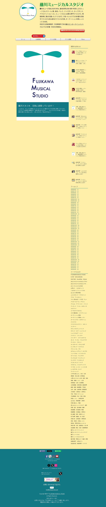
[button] (38, 39)
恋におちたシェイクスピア (77, 405)
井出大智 (77, 376)
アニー (85, 299)
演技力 (75, 421)
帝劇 (79, 403)
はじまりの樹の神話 (76, 292)
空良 (77, 425)
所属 (72, 407)
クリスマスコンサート (76, 324)
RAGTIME (73, 279)
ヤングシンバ (81, 358)
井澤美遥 (82, 376)
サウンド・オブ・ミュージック (78, 331)
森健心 (77, 416)
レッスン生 (84, 367)
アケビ (72, 297)
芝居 (80, 427)
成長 (86, 405)
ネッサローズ (74, 344)
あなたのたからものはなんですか (79, 281)
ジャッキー (80, 335)
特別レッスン (81, 421)
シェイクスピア (74, 333)
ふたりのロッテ (74, 295)
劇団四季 (84, 385)
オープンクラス (74, 319)
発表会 (72, 423)
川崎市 (83, 400)
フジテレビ (81, 346)
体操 (87, 378)
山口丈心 (73, 400)
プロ (79, 349)
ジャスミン (73, 335)
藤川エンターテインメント (75, 24)
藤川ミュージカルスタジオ (77, 436)
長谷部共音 (73, 443)
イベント (86, 304)
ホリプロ (85, 351)
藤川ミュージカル (75, 434)
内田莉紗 (73, 382)
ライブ (81, 362)
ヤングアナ (81, 355)
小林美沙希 (81, 398)
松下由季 (73, 416)
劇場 (72, 387)
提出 (75, 407)
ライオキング (80, 360)
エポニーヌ (84, 306)
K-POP (72, 277)
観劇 (83, 439)
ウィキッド (73, 306)
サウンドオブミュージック (77, 328)
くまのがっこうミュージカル (78, 290)
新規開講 (73, 409)
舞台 (77, 427)
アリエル (73, 304)
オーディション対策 (76, 315)
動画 (75, 387)
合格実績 (79, 389)
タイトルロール (82, 337)
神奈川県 (73, 425)
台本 (72, 389)
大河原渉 (73, 391)
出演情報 (81, 382)
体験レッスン (77, 380)
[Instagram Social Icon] (53, 456)
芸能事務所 (85, 427)
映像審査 (73, 412)
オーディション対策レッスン (78, 317)
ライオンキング (74, 362)
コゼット (85, 324)
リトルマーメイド (81, 364)
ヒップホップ (74, 346)
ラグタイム (73, 364)
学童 (81, 396)
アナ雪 (81, 299)
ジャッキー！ (74, 337)
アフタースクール (75, 301)
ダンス (72, 340)
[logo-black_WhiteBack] (50, 456)
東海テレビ (82, 414)
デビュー (79, 342)
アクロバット (82, 295)
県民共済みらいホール (80, 423)
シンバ (81, 333)
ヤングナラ (73, 360)
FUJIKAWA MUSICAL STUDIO (78, 274)
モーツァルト (74, 355)
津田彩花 (83, 418)
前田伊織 (79, 385)
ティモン (77, 340)
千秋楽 (84, 387)
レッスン (78, 367)
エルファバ (73, 308)
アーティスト (79, 304)
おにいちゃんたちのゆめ (77, 286)
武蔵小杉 (73, 418)
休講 (84, 378)
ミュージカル (74, 353)
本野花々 (83, 412)
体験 (72, 380)
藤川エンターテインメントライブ (79, 432)
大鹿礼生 (78, 391)
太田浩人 (83, 391)
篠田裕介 (81, 425)
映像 (82, 409)
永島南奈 (78, 418)
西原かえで (79, 439)
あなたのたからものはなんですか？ (79, 283)
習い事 (86, 425)
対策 (84, 396)
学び (78, 396)
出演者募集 (73, 385)
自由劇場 (73, 427)
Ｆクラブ (84, 443)
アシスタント (78, 297)
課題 (87, 439)
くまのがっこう (80, 288)
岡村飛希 (78, 400)
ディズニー (73, 342)
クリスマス (73, 322)
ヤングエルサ (74, 358)
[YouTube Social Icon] (57, 456)
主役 (81, 373)
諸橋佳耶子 (73, 441)
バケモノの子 (81, 344)
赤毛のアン (80, 441)
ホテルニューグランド (76, 351)
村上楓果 (73, 414)
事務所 (72, 376)
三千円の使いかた (75, 373)
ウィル (78, 306)
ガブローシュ (82, 319)
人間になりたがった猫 (76, 378)
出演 (77, 382)
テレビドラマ (83, 340)
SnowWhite (79, 279)
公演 (82, 380)
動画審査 (79, 387)
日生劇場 (78, 409)
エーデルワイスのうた (76, 310)
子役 (72, 394)
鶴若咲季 (79, 443)
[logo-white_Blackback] (52, 465)
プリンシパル (74, 349)
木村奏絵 (78, 412)
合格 (75, 389)
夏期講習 (84, 389)
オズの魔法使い (74, 313)
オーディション (83, 313)
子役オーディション (79, 394)
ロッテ (80, 369)
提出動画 (79, 407)
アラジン (82, 301)
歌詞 (83, 416)
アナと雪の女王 (74, 299)
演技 (72, 421)
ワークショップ (74, 371)
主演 (85, 373)
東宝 (77, 414)
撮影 (83, 407)
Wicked (85, 279)
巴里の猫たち (74, 403)
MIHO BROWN (78, 277)
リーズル (73, 367)
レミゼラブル (74, 369)
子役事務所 (73, 396)
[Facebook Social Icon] (46, 456)
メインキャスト (82, 353)
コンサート (73, 326)
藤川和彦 (73, 439)
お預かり (73, 288)
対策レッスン (74, 398)
